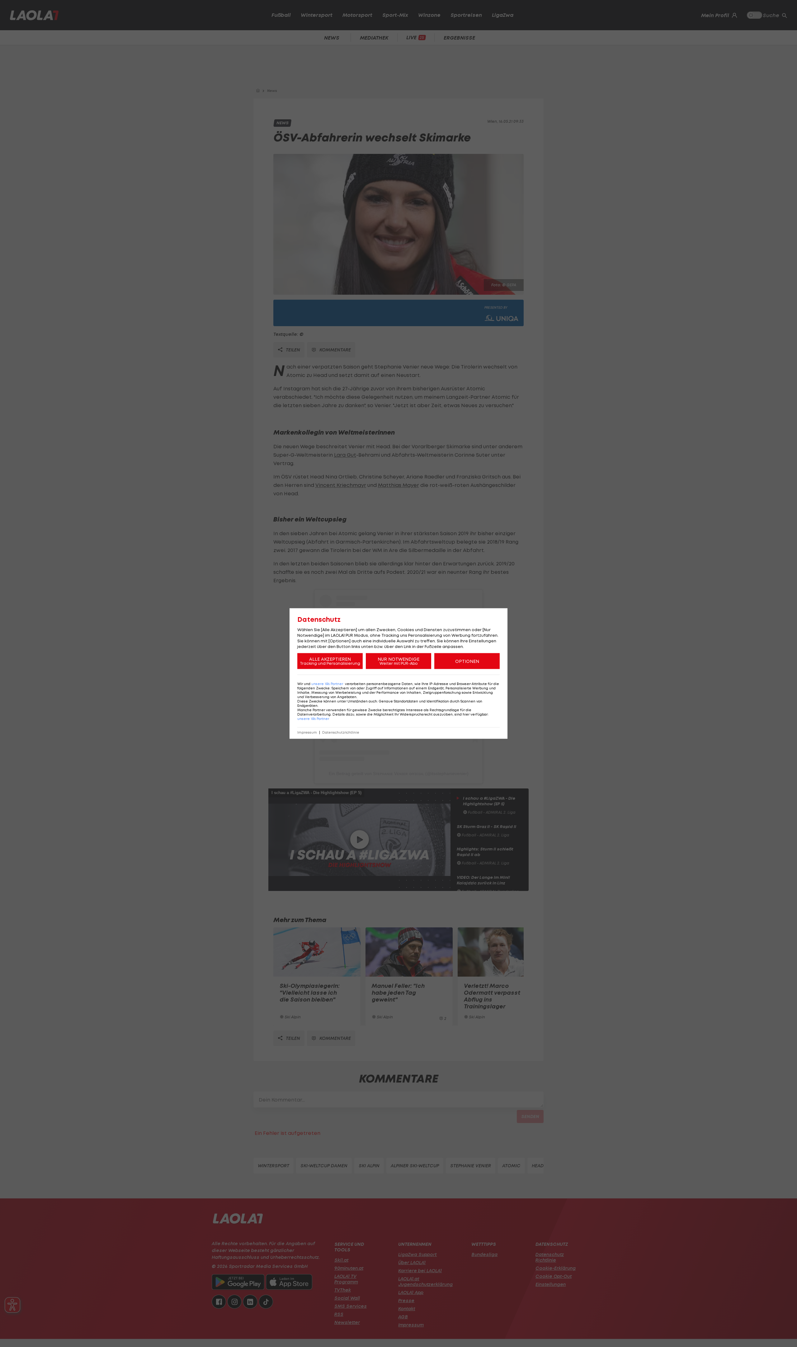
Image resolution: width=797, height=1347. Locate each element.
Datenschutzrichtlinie (340, 732)
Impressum (307, 732)
